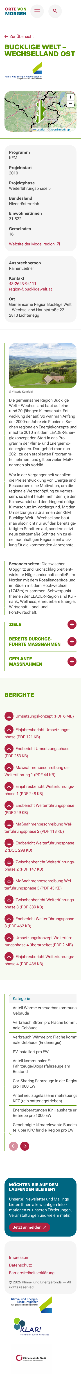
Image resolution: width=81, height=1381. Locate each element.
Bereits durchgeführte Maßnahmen (35, 641)
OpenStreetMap (60, 129)
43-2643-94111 (22, 283)
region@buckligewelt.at (30, 289)
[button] (40, 111)
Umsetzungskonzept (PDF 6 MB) (44, 716)
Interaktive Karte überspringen (35, 28)
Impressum (19, 1257)
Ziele (15, 624)
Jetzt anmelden (27, 1227)
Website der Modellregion (32, 244)
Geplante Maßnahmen (25, 661)
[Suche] (55, 11)
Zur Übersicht (21, 36)
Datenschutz (20, 1265)
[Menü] (37, 11)
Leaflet (40, 129)
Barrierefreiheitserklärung (31, 1272)
